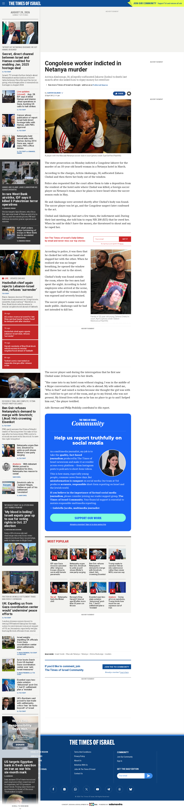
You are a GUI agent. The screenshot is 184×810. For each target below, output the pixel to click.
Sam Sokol (17, 477)
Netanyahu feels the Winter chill (58, 599)
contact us (78, 773)
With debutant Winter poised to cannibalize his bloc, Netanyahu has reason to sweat (25, 469)
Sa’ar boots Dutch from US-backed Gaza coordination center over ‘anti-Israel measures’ (26, 665)
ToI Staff (7, 72)
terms (122, 244)
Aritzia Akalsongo (96, 654)
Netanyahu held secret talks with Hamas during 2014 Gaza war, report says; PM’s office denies (26, 142)
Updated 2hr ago (17, 278)
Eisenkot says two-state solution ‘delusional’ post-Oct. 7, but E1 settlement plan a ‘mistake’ (97, 602)
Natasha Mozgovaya (13, 529)
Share (120, 94)
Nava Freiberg (24, 653)
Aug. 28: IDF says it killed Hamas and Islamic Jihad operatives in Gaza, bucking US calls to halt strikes (26, 100)
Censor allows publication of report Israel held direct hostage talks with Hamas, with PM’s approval (27, 121)
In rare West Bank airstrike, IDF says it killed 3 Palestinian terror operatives (20, 199)
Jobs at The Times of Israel (84, 769)
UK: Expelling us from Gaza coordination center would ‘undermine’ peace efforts (20, 609)
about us (77, 761)
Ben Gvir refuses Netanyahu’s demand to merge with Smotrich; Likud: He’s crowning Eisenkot (97, 569)
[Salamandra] (115, 804)
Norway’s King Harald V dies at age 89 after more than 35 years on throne (78, 601)
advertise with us (81, 765)
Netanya (84, 654)
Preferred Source (100, 85)
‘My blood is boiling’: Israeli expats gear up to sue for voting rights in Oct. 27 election (19, 519)
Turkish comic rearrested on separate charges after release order (18, 363)
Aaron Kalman (54, 93)
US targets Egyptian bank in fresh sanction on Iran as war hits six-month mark (20, 767)
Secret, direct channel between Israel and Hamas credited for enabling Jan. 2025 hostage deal (17, 61)
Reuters (23, 654)
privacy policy (79, 756)
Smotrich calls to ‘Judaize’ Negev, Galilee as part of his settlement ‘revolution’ (27, 487)
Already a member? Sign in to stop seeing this (88, 524)
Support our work (88, 518)
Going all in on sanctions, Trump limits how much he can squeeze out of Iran (117, 602)
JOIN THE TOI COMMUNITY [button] (117, 667)
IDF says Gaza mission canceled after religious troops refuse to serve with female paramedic (58, 569)
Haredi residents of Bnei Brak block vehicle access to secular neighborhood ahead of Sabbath (20, 348)
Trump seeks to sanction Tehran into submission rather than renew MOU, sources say (116, 568)
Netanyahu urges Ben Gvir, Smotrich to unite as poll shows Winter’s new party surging (78, 568)
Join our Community (144, 3)
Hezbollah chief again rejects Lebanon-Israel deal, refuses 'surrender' (17, 333)
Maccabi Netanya (73, 654)
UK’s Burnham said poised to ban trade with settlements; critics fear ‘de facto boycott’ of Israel (27, 703)
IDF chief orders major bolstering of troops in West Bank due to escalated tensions (27, 233)
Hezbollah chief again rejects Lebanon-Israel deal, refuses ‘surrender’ (19, 286)
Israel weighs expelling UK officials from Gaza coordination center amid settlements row (27, 643)
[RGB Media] (93, 804)
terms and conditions (82, 752)
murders (108, 654)
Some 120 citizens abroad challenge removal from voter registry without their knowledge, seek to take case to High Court (19, 537)
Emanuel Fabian (9, 208)
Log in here (124, 672)
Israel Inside (59, 654)
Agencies (9, 776)
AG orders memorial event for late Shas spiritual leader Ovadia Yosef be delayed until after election (19, 319)
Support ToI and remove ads (170, 3)
